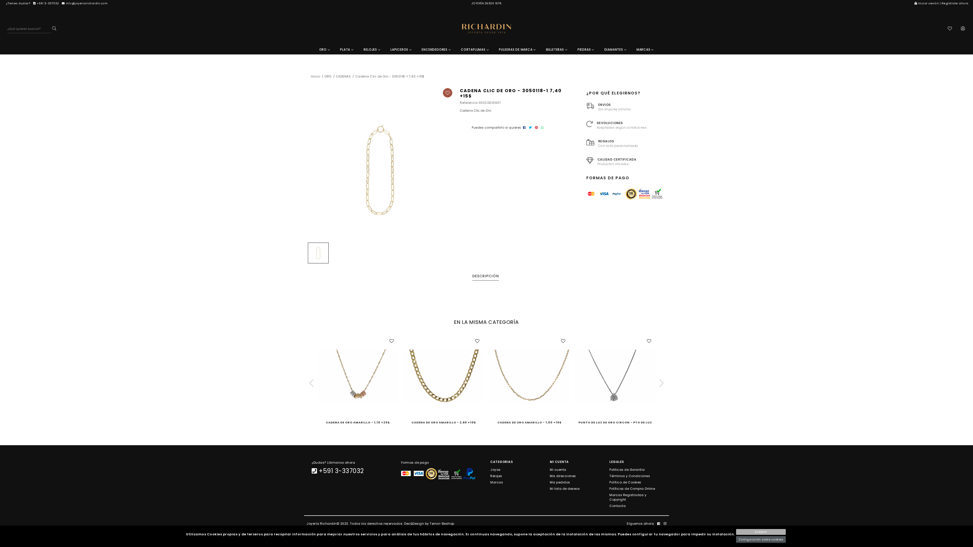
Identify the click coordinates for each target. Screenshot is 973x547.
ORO (323, 49)
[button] (311, 383)
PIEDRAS (584, 49)
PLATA (345, 49)
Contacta (617, 506)
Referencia (469, 103)
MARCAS (644, 49)
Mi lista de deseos (565, 488)
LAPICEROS (399, 49)
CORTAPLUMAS (473, 49)
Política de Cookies (625, 482)
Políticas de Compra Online (632, 488)
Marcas (496, 482)
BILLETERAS (555, 49)
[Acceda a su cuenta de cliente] (963, 29)
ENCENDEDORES (435, 49)
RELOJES (371, 49)
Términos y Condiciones (629, 476)
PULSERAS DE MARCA (516, 49)
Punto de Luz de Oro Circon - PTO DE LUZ (615, 422)
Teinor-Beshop (442, 523)
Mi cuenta (558, 469)
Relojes (496, 476)
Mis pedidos (560, 482)
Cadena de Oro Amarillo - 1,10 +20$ (358, 422)
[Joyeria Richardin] (486, 29)
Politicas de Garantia (627, 469)
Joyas (495, 469)
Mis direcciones (563, 476)
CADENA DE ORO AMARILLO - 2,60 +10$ (443, 422)
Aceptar (761, 532)
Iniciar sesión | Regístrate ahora (943, 3)
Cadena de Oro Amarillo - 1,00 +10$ (529, 422)
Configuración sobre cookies (761, 539)
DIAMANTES (614, 49)
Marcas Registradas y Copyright (627, 497)
